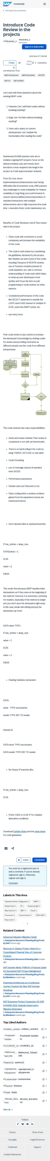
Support (37, 1147)
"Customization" (25, 915)
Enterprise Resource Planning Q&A (21, 959)
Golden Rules (20, 831)
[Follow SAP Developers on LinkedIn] (32, 1124)
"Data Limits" (9, 920)
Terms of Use (37, 1132)
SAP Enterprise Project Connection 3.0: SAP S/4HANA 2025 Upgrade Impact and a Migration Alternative (23, 1005)
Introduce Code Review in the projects (19, 30)
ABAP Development (11, 75)
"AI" (21, 906)
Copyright (12, 1140)
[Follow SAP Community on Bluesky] (23, 1124)
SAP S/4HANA (18, 81)
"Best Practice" (9, 911)
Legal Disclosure (37, 1140)
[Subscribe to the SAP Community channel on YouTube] (27, 1124)
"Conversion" (9, 915)
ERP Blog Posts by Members (16, 11)
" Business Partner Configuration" (16, 901)
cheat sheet (40, 831)
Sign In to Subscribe (34, 47)
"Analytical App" (33, 906)
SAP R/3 (7, 81)
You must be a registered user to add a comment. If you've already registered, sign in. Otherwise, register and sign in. (24, 873)
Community (19, 4)
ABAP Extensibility (28, 75)
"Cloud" (33, 911)
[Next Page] (27, 924)
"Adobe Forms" (9, 906)
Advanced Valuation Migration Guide (20, 937)
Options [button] (23, 51)
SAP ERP (41, 75)
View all (6, 1109)
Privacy (12, 1132)
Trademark (12, 1147)
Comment (13, 883)
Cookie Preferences (12, 1154)
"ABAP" (35, 901)
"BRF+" (22, 911)
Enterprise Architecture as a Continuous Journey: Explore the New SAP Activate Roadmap (21, 986)
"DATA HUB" (40, 915)
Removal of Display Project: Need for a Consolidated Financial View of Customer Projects (22, 952)
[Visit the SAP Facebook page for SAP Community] (18, 1124)
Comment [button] (40, 860)
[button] (14, 67)
